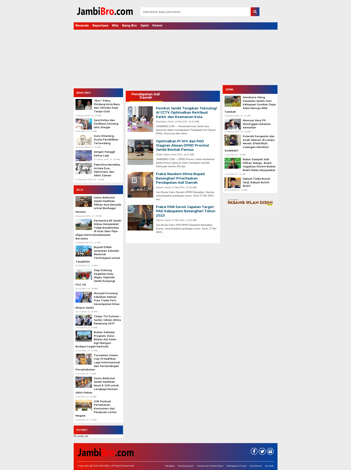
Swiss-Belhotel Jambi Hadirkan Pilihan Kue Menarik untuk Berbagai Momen (98, 205)
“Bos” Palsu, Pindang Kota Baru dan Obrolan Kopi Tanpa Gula (107, 106)
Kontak (269, 466)
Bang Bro (129, 25)
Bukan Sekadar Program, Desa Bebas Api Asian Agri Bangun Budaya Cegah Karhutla (96, 339)
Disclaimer (256, 466)
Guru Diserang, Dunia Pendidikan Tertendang (106, 139)
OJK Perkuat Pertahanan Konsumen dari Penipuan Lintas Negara (96, 408)
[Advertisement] (175, 57)
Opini (144, 25)
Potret (157, 25)
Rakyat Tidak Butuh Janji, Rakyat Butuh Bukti (256, 182)
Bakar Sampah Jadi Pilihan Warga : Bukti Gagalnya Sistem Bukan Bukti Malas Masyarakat (259, 165)
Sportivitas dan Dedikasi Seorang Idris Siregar (106, 124)
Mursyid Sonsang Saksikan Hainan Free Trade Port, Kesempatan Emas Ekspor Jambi (98, 300)
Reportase (100, 25)
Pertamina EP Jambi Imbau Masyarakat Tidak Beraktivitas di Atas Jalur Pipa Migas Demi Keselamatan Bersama (98, 229)
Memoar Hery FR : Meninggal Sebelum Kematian (257, 124)
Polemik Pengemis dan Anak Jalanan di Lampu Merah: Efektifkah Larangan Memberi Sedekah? (249, 143)
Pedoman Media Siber (210, 466)
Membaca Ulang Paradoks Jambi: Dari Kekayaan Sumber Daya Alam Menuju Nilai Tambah (250, 104)
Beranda (82, 25)
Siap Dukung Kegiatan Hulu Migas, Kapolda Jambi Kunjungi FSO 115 (95, 277)
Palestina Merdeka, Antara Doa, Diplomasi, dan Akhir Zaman (107, 170)
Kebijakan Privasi (236, 466)
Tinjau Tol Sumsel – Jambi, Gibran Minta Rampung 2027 (107, 320)
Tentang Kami (186, 466)
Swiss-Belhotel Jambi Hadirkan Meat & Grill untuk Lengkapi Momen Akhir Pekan (97, 385)
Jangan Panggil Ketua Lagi (104, 153)
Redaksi (170, 466)
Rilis (115, 25)
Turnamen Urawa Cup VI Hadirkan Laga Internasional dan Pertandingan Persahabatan (98, 362)
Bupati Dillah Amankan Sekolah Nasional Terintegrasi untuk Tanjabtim (98, 254)
